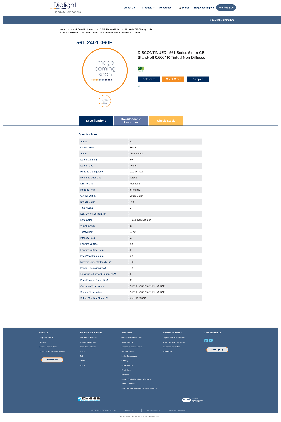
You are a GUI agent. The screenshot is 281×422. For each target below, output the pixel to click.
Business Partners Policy (48, 347)
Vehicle (82, 365)
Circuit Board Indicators (88, 337)
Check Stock (173, 79)
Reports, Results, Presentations (174, 342)
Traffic (82, 361)
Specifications (96, 120)
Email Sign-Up (217, 350)
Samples (198, 79)
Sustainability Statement (176, 410)
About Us (129, 7)
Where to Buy (52, 360)
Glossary (124, 361)
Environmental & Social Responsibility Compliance (139, 388)
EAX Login (42, 342)
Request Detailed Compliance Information (136, 379)
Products (147, 7)
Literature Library (127, 351)
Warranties (125, 374)
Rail (81, 356)
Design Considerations (129, 356)
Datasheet (149, 79)
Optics (82, 351)
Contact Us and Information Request (52, 351)
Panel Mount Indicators (88, 347)
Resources (165, 7)
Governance (167, 351)
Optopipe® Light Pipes (88, 342)
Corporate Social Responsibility (174, 337)
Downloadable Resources (131, 120)
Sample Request (127, 342)
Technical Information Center (131, 347)
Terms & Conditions (128, 384)
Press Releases (127, 365)
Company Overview (46, 337)
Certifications (126, 370)
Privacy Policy (129, 410)
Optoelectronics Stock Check (131, 337)
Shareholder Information (171, 347)
